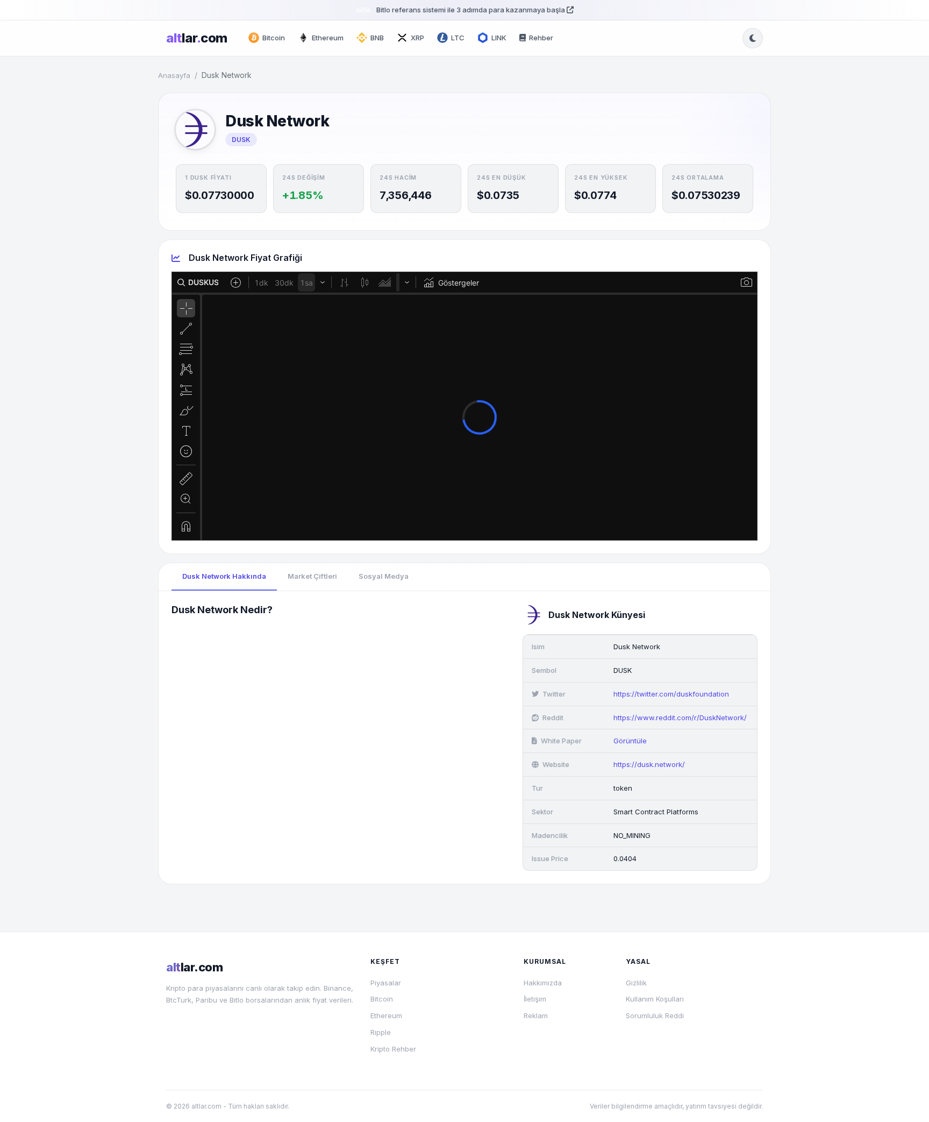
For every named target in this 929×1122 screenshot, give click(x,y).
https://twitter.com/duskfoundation (671, 694)
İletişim (535, 999)
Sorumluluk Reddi (655, 1015)
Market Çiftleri (312, 576)
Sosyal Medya (384, 576)
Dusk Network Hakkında (224, 576)
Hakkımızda (543, 982)
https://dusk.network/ (649, 764)
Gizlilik (636, 982)
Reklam (536, 1015)
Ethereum (386, 1015)
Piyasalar (385, 982)
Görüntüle (630, 740)
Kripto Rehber (393, 1049)
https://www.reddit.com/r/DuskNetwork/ (680, 717)
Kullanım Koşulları (655, 999)
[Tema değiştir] (752, 38)
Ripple (380, 1032)
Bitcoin (381, 999)
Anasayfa (174, 75)
